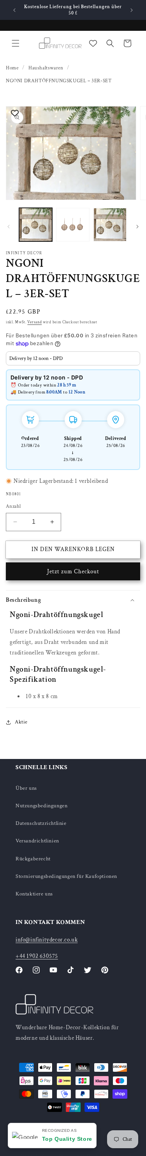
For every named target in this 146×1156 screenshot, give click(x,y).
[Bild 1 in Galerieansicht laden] (35, 224)
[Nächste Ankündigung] (131, 10)
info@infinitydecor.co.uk (46, 939)
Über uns (26, 788)
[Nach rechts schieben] (137, 226)
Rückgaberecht (33, 858)
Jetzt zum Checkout (73, 571)
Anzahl (13, 506)
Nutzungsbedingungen (41, 805)
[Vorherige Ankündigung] (14, 10)
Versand (34, 322)
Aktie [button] (21, 721)
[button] (15, 43)
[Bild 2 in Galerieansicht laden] (72, 224)
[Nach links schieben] (8, 226)
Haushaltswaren (45, 68)
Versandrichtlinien (37, 840)
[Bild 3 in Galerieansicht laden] (110, 224)
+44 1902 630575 (37, 956)
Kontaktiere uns (34, 893)
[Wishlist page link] (93, 43)
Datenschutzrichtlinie (41, 823)
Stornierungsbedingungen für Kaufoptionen (66, 876)
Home (12, 68)
